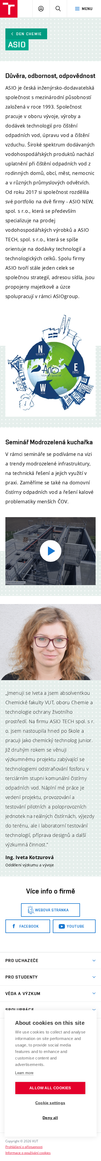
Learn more (24, 1073)
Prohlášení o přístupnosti (24, 1146)
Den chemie (29, 34)
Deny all (50, 1118)
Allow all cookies (50, 1088)
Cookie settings (50, 1103)
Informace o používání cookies (28, 1152)
